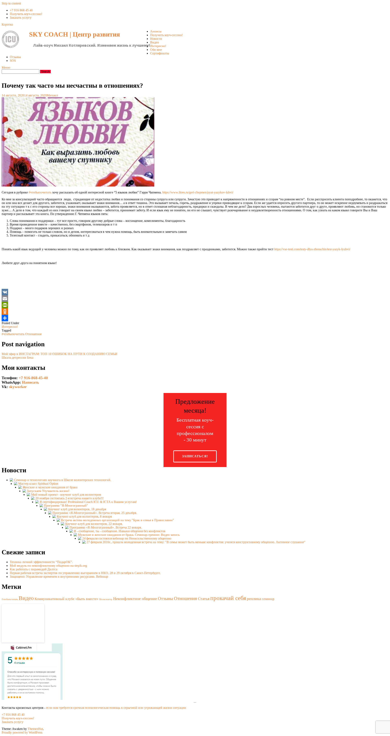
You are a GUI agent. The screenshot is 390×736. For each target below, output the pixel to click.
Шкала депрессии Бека (17, 357)
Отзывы (15, 57)
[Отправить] (195, 318)
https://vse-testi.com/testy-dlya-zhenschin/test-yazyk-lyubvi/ (312, 249)
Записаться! (195, 456)
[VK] (195, 292)
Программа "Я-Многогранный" (66, 505)
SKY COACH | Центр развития (74, 34)
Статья (203, 599)
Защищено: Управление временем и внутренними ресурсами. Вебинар (59, 576)
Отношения (33, 334)
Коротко (7, 24)
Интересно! (158, 46)
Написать (30, 382)
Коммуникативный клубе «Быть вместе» (66, 599)
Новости (156, 38)
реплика (254, 599)
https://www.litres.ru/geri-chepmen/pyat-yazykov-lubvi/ (197, 192)
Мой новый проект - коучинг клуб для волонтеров (66, 494)
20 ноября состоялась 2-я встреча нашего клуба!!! (69, 498)
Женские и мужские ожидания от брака (50, 487)
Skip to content (11, 3)
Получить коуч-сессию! (26, 14)
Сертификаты (159, 53)
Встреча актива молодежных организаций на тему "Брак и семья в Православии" (117, 520)
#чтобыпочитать (40, 192)
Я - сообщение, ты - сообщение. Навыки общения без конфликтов (119, 531)
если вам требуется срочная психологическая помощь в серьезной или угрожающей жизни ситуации (116, 707)
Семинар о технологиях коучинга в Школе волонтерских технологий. (62, 480)
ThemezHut (35, 729)
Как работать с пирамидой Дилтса (33, 569)
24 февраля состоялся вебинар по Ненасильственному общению (126, 538)
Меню (6, 67)
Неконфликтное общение (135, 599)
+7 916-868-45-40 (33, 378)
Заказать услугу (20, 17)
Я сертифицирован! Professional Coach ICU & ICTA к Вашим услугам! (88, 502)
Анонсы (155, 31)
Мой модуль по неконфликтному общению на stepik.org (48, 565)
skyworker (18, 387)
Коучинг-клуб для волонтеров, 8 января (84, 516)
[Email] (195, 298)
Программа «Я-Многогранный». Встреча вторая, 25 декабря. (94, 513)
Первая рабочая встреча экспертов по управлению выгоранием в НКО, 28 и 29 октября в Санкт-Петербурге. (85, 573)
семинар (268, 599)
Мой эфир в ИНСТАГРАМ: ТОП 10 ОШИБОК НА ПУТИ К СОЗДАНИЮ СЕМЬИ (59, 354)
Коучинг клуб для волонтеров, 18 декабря (77, 509)
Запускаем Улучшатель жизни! (48, 491)
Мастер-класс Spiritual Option (38, 483)
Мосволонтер (105, 599)
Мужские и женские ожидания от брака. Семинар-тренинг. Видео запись (129, 534)
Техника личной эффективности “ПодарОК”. (41, 562)
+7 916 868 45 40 (21, 10)
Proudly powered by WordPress (22, 732)
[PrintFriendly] (195, 305)
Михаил (52, 95)
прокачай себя (228, 598)
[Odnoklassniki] (195, 311)
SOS (13, 60)
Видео (154, 42)
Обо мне (156, 49)
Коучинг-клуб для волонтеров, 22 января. (94, 524)
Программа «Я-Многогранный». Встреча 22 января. (105, 527)
